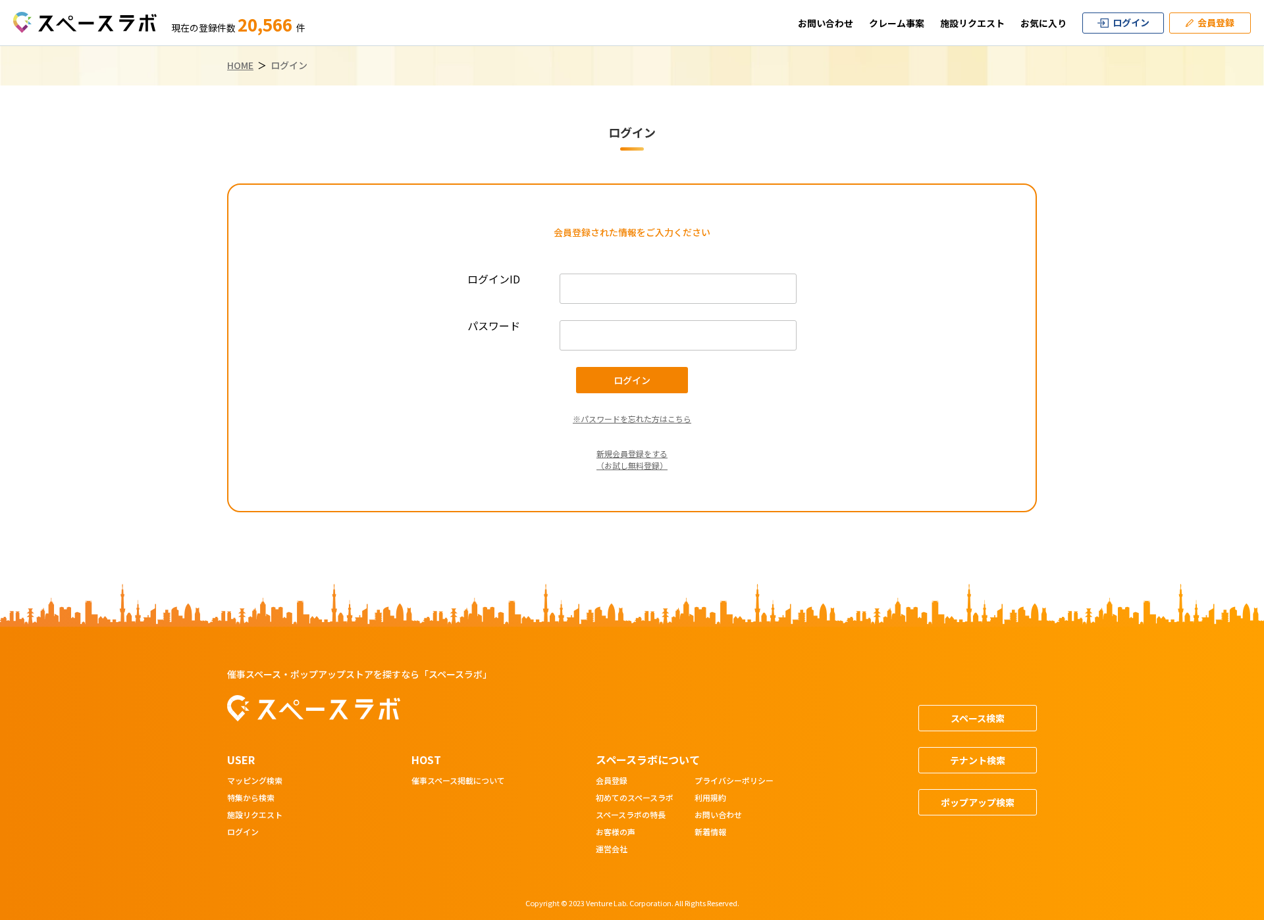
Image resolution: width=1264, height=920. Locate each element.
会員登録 (611, 781)
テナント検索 (977, 760)
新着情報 (710, 832)
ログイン (243, 832)
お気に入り (1043, 23)
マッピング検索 (254, 781)
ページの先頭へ (1215, 613)
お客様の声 (615, 832)
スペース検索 (978, 718)
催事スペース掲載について (458, 781)
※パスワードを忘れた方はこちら (632, 418)
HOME (240, 65)
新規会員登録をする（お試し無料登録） (632, 459)
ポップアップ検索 (977, 802)
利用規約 (710, 798)
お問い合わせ (825, 23)
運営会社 (611, 849)
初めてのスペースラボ (634, 798)
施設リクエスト (972, 23)
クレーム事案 (896, 23)
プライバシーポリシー (734, 781)
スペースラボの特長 (631, 815)
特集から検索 (251, 798)
